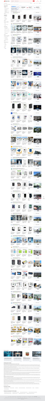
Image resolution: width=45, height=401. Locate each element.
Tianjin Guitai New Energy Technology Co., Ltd (17, 23)
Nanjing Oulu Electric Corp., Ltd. (16, 224)
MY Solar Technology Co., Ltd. (16, 246)
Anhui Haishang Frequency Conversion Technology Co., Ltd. (19, 90)
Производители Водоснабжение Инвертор (7, 393)
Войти (40, 1)
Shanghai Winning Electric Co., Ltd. (16, 45)
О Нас (8, 396)
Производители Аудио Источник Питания (22, 393)
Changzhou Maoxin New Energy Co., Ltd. (17, 291)
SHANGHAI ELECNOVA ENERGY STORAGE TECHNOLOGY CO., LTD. (20, 157)
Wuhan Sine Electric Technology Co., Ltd (17, 302)
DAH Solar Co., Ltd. (15, 112)
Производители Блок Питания (14, 393)
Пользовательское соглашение (14, 396)
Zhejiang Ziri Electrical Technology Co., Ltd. (17, 179)
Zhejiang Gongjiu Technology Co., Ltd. (17, 101)
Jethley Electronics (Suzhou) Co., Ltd (17, 34)
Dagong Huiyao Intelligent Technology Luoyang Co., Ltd (18, 168)
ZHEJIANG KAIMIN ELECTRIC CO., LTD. (17, 313)
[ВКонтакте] (34, 396)
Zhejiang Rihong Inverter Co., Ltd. (16, 12)
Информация (33, 396)
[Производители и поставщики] (6, 1)
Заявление (10, 396)
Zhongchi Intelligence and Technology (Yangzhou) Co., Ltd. (19, 235)
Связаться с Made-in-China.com (24, 396)
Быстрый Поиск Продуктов (29, 396)
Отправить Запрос (37, 12)
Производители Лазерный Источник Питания (30, 393)
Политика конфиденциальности (19, 396)
